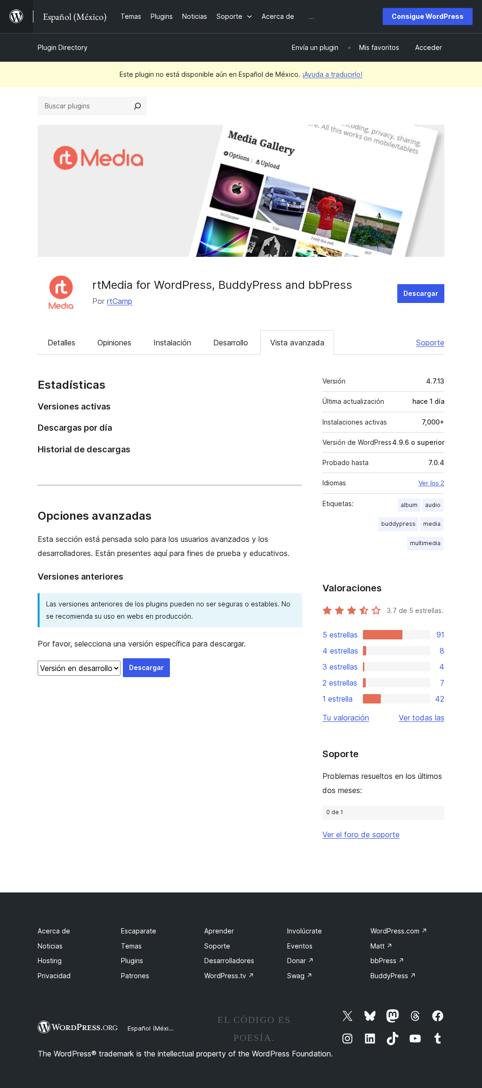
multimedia (425, 543)
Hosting (50, 961)
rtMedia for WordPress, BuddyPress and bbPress (222, 285)
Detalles (61, 342)
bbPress (387, 961)
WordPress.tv (229, 976)
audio (433, 504)
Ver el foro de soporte (361, 834)
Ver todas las (421, 717)
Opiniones (114, 342)
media (432, 523)
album (409, 504)
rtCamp (119, 301)
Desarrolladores (229, 961)
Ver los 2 (431, 483)
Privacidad (54, 976)
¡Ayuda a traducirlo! (332, 74)
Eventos (300, 946)
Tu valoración (345, 717)
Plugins (132, 961)
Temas (131, 946)
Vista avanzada (297, 342)
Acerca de (54, 931)
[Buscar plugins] (137, 106)
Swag (300, 976)
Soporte (430, 342)
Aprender (219, 931)
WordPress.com (398, 931)
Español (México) (152, 1028)
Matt (381, 946)
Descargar (420, 293)
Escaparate (138, 931)
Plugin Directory (63, 47)
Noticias (50, 946)
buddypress (398, 523)
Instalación (172, 342)
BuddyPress (393, 976)
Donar (300, 961)
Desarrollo (230, 342)
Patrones (135, 976)
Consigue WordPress (428, 16)
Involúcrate (304, 931)
